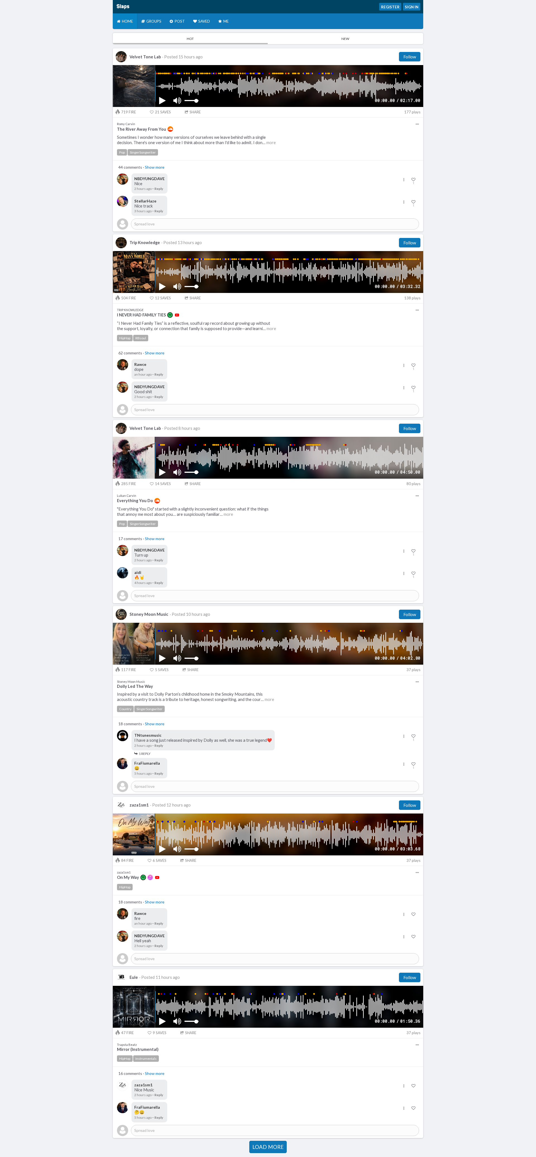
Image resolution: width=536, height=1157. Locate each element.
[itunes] (150, 877)
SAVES (163, 112)
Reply (158, 189)
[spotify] (170, 315)
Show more (154, 167)
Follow (409, 56)
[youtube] (177, 315)
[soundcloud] (170, 129)
